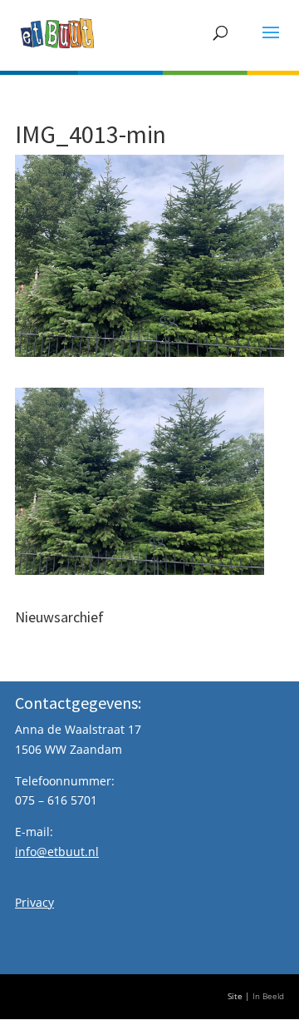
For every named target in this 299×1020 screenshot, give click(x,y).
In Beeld (268, 996)
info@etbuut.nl (57, 851)
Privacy (34, 902)
